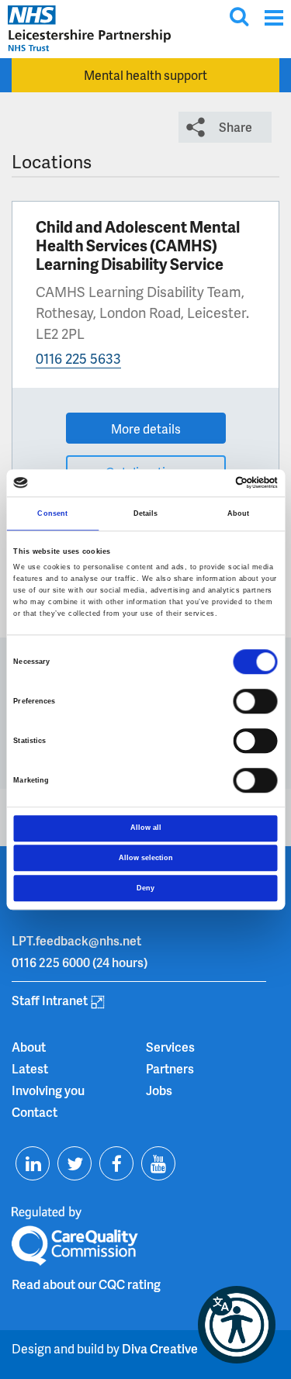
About (29, 1047)
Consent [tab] (52, 513)
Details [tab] (145, 513)
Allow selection (146, 858)
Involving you (48, 1090)
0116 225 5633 (78, 358)
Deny (145, 888)
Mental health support (145, 75)
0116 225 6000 (51, 962)
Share (235, 127)
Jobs (159, 1090)
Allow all (145, 827)
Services (170, 1047)
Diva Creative (160, 1348)
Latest (30, 1068)
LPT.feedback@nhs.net (76, 940)
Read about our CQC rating (86, 1284)
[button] (236, 1324)
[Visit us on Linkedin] (33, 1163)
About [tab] (238, 513)
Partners (170, 1068)
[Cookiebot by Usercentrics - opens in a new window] (211, 483)
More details (146, 428)
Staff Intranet (50, 1000)
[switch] (256, 701)
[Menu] (273, 17)
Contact (34, 1112)
